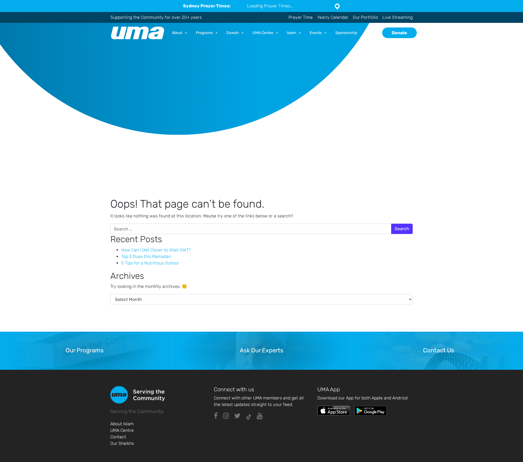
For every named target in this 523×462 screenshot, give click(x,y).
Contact (118, 436)
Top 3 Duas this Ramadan (146, 256)
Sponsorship (346, 32)
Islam (291, 32)
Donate (399, 32)
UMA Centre (263, 32)
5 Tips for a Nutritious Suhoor (150, 263)
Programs (204, 32)
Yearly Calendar (332, 17)
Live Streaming (397, 17)
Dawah (232, 32)
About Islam (122, 423)
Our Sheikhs (122, 443)
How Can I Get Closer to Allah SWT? (156, 249)
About (177, 32)
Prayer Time (300, 17)
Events (316, 32)
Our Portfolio (365, 17)
